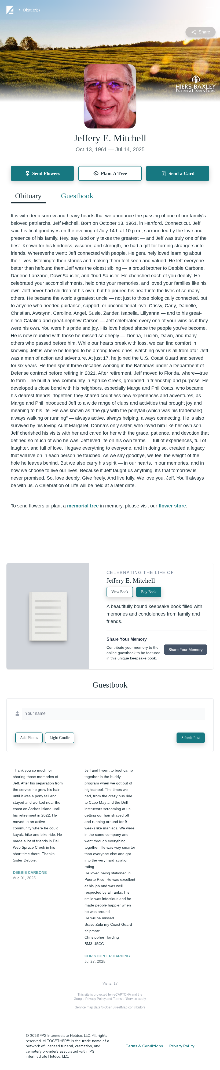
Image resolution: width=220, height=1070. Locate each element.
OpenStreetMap (115, 1007)
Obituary (28, 196)
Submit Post (190, 738)
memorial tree (83, 506)
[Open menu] (210, 10)
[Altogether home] (10, 10)
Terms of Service (125, 999)
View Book (119, 592)
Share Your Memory (185, 649)
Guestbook (77, 196)
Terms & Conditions (144, 1046)
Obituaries (31, 10)
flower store (172, 506)
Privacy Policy (95, 999)
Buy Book (148, 592)
